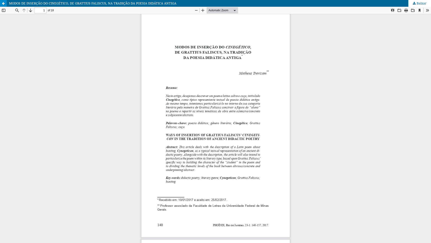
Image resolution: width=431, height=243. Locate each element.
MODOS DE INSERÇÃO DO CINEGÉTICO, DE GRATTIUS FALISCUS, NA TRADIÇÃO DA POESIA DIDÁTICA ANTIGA (92, 3)
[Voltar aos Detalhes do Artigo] (3, 3)
